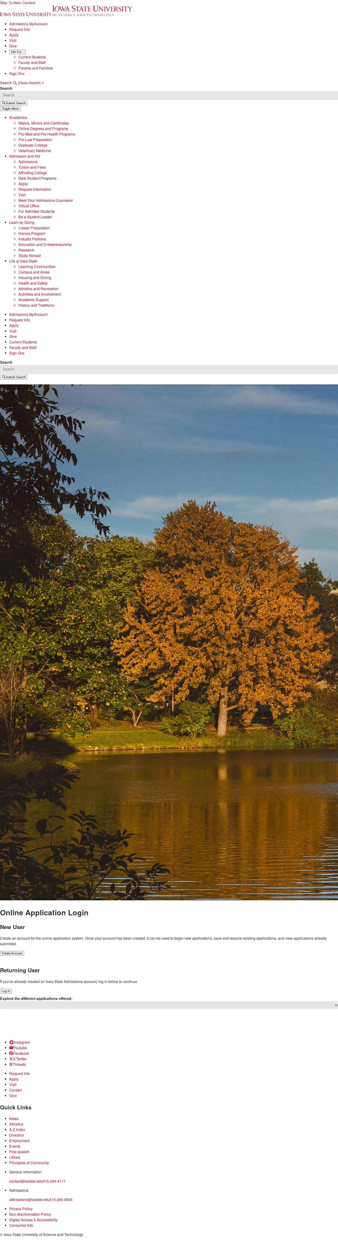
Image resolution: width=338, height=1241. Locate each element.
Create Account (12, 953)
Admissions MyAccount (28, 23)
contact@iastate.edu (26, 1181)
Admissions (27, 161)
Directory (16, 1135)
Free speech (19, 1151)
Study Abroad (29, 255)
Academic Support (33, 299)
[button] (10, 108)
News (14, 1118)
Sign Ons (16, 73)
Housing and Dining (34, 277)
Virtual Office (28, 205)
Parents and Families (35, 68)
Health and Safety (33, 283)
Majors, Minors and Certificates (43, 123)
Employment (19, 1140)
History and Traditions (36, 305)
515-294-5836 (60, 1199)
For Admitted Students (36, 211)
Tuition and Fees (32, 167)
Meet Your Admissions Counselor (45, 200)
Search (6, 88)
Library (14, 1157)
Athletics (16, 1124)
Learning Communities (36, 266)
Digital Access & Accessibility (33, 1219)
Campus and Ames (34, 272)
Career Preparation (34, 227)
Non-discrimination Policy (30, 1214)
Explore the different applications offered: (36, 998)
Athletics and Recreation (38, 288)
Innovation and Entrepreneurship (45, 244)
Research (26, 250)
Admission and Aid (24, 156)
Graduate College (32, 145)
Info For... (17, 52)
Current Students (32, 57)
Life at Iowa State (23, 261)
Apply (14, 34)
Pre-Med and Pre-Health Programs (46, 134)
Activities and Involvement (39, 294)
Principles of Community (29, 1162)
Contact (15, 1090)
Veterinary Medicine (34, 150)
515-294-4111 (54, 1181)
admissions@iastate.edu (29, 1199)
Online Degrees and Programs (43, 128)
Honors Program (31, 233)
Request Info (19, 29)
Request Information (34, 189)
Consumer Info (21, 1225)
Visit (12, 40)
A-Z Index (17, 1129)
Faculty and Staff (32, 62)
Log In (6, 991)
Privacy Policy (20, 1208)
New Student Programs (37, 178)
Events (14, 1146)
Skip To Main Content (17, 2)
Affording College (32, 172)
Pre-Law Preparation (35, 139)
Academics (18, 117)
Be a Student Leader (35, 216)
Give (13, 46)
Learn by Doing (21, 222)
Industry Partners (32, 239)
